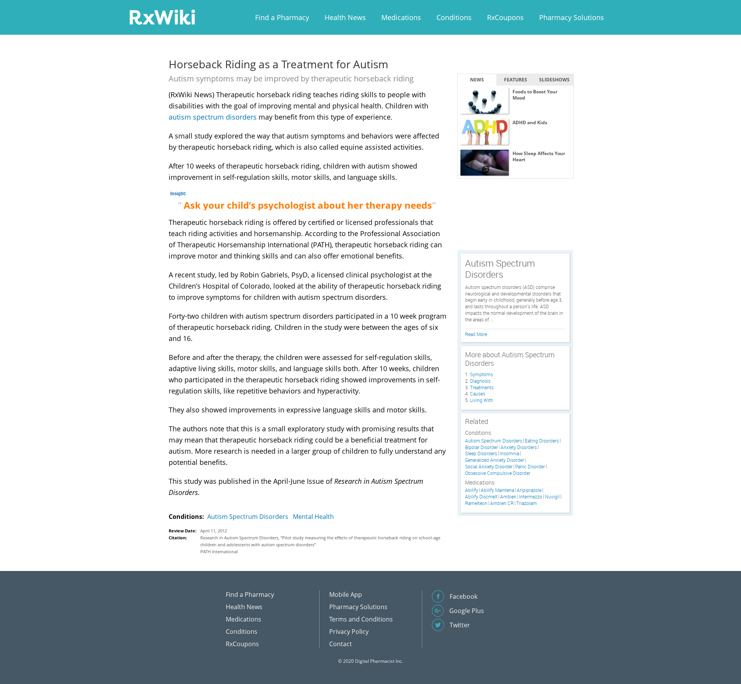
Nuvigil (552, 497)
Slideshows (554, 79)
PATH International (219, 551)
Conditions (454, 17)
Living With (481, 400)
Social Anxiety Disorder (489, 466)
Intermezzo (530, 497)
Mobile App (345, 594)
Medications (401, 17)
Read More (476, 334)
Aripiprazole (529, 490)
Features (515, 79)
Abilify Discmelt (481, 497)
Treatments (482, 387)
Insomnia (509, 453)
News (477, 79)
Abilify (471, 490)
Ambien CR (502, 503)
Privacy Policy (349, 631)
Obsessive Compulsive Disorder (497, 473)
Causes (477, 393)
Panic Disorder (530, 466)
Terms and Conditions (361, 619)
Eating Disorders (542, 441)
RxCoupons (505, 17)
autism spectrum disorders (213, 117)
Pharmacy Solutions (571, 17)
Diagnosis (480, 381)
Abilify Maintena (497, 490)
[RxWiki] (162, 17)
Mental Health (313, 516)
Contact (340, 644)
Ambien (508, 497)
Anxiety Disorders (519, 447)
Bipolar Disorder (481, 447)
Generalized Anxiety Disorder (494, 460)
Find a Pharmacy (282, 17)
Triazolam (526, 503)
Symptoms (481, 374)
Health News (345, 17)
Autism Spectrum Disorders (247, 516)
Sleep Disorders (481, 453)
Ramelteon (476, 503)
